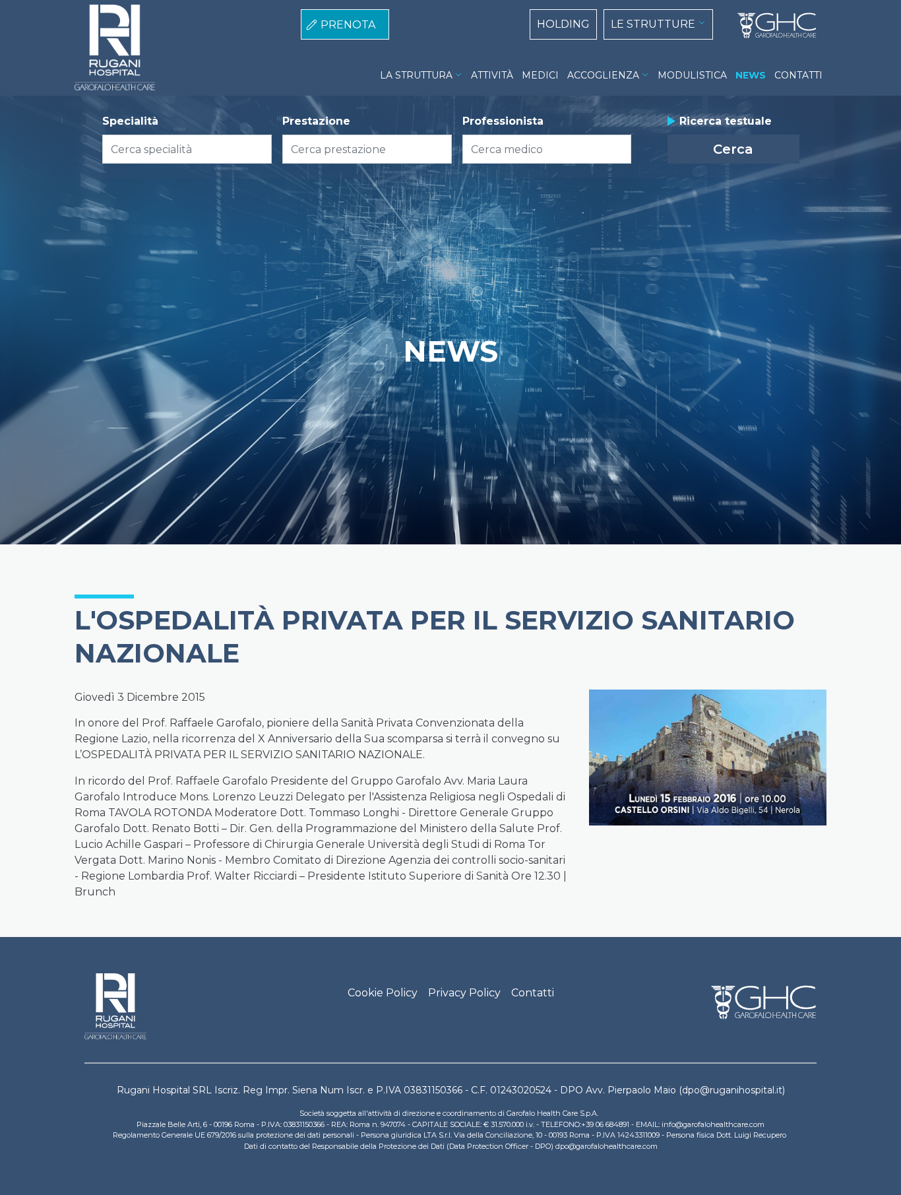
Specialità (130, 121)
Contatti (532, 992)
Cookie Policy (383, 992)
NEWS (750, 75)
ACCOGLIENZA (603, 75)
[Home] (772, 26)
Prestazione (316, 121)
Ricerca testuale (725, 121)
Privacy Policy (464, 992)
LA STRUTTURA (416, 75)
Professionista (503, 121)
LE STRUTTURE (653, 24)
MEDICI (540, 75)
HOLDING (563, 24)
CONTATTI (798, 75)
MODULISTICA (692, 75)
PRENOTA (348, 24)
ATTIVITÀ (492, 75)
